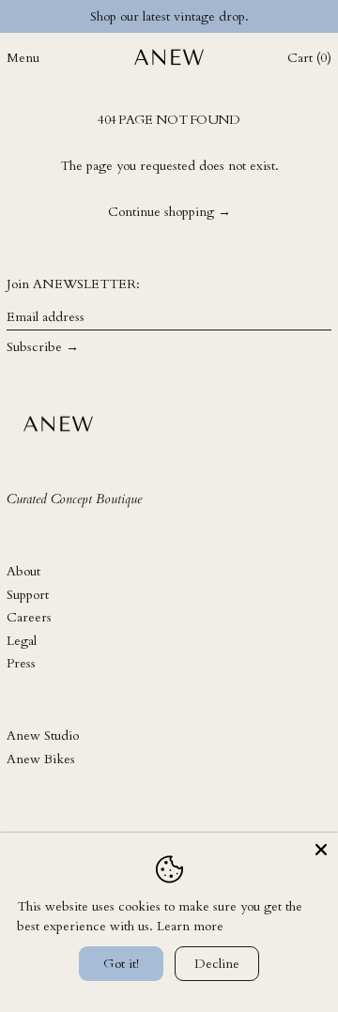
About (23, 571)
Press (21, 663)
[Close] (321, 849)
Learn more (190, 926)
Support (28, 595)
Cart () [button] (309, 58)
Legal (22, 641)
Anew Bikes (41, 759)
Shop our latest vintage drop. (169, 16)
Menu (23, 58)
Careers (29, 617)
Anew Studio (43, 735)
